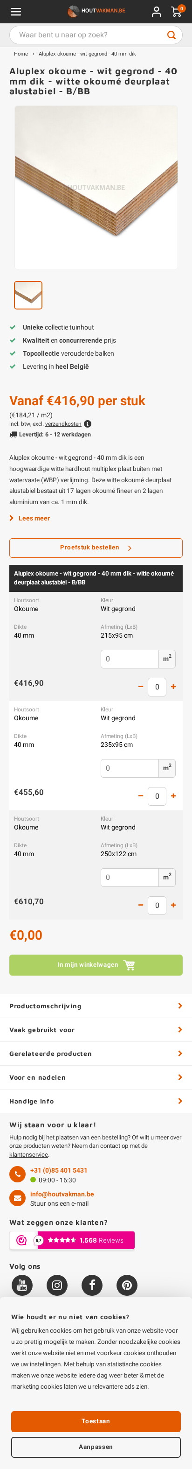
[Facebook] (92, 1285)
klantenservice (28, 1154)
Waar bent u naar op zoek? (171, 35)
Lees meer (34, 518)
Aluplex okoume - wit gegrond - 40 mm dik (87, 54)
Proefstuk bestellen (89, 547)
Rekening (156, 11)
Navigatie (16, 11)
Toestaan (96, 1421)
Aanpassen (96, 1447)
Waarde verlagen (140, 687)
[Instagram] (57, 1285)
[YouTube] (22, 1285)
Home (21, 54)
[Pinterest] (127, 1285)
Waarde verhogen (173, 687)
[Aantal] (157, 687)
